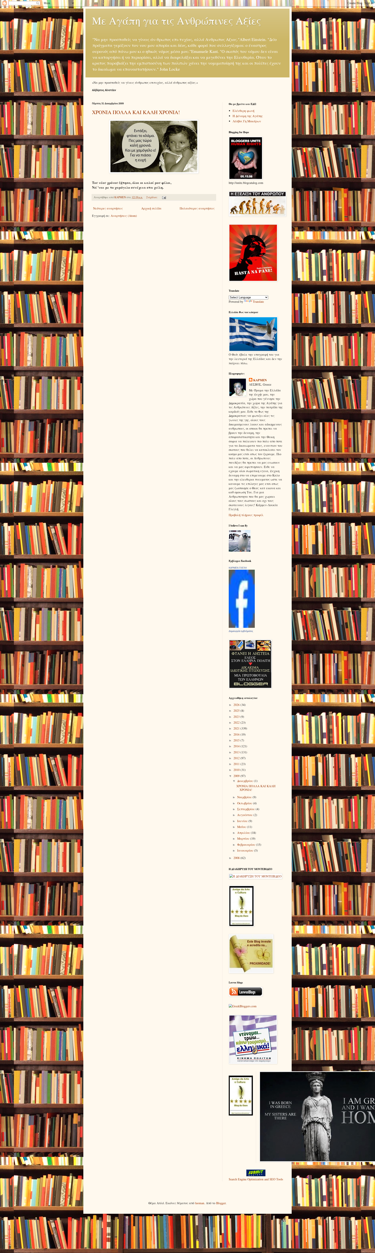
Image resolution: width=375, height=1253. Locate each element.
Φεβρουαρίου (246, 844)
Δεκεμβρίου (245, 781)
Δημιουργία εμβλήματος (241, 631)
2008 (237, 858)
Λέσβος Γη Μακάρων (247, 121)
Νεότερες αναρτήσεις (108, 208)
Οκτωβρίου (245, 803)
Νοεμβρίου (245, 797)
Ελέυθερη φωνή (243, 111)
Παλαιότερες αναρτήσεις (197, 208)
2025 (237, 710)
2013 (237, 752)
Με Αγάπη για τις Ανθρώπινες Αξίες (176, 20)
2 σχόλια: (152, 197)
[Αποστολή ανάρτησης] (164, 197)
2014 (237, 746)
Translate (258, 301)
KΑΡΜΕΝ (260, 380)
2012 (237, 758)
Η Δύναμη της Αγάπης (248, 116)
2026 (237, 705)
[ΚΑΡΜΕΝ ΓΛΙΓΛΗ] (242, 627)
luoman (199, 1203)
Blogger (221, 1203)
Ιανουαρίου (245, 850)
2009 (237, 776)
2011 (237, 764)
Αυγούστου (245, 815)
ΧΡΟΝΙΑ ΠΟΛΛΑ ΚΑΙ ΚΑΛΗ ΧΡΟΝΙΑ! (136, 112)
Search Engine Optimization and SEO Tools (256, 1179)
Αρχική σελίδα (151, 208)
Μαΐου (242, 827)
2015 (237, 740)
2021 (237, 728)
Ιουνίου (242, 821)
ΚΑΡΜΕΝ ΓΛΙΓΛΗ (238, 567)
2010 (237, 770)
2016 (237, 734)
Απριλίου (244, 833)
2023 (237, 717)
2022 (237, 722)
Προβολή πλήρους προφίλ (246, 515)
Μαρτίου (243, 838)
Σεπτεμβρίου (246, 809)
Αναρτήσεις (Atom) (124, 216)
